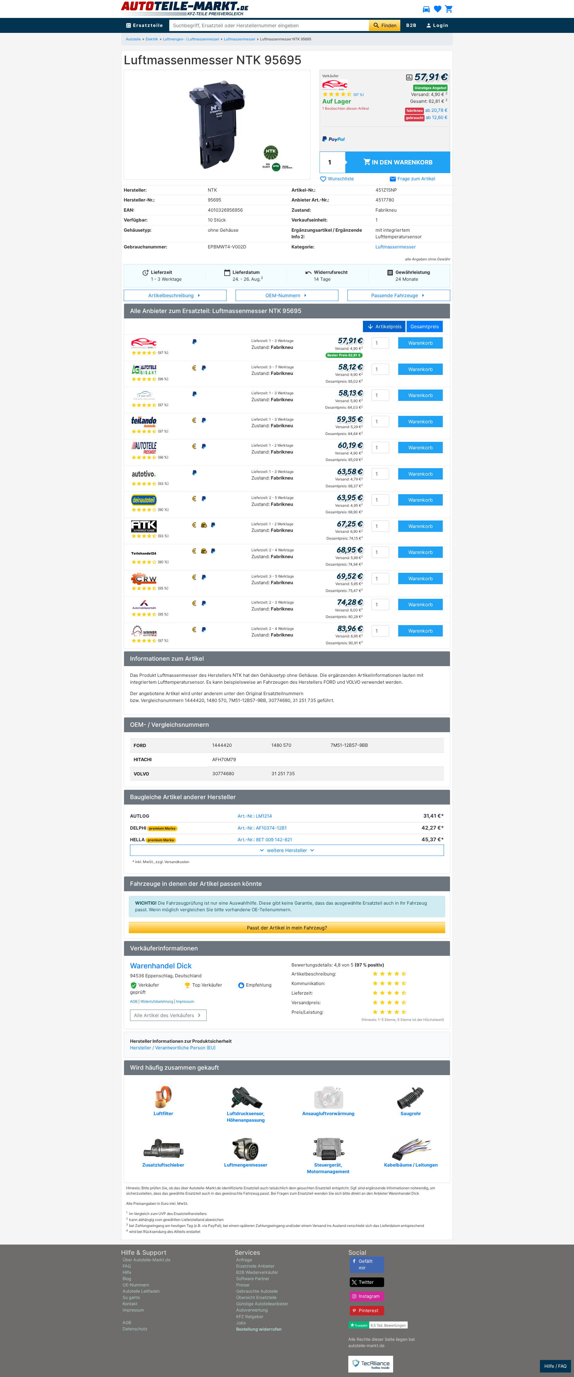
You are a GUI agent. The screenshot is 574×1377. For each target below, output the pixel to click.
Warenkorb (398, 162)
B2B (411, 25)
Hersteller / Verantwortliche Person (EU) (173, 1048)
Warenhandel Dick (161, 965)
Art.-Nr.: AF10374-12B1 (262, 828)
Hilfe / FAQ (555, 1366)
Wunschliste (337, 178)
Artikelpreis (384, 326)
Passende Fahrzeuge (399, 295)
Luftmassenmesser (239, 39)
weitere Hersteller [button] (287, 850)
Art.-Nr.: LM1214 (255, 816)
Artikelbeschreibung (175, 295)
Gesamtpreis (424, 326)
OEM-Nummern (287, 295)
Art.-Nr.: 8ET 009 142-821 (265, 839)
